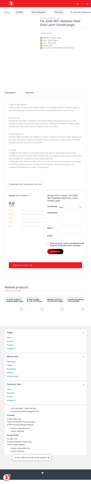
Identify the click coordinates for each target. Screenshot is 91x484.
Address (10, 373)
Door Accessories (39, 12)
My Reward (11, 369)
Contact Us (11, 349)
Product (20, 12)
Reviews (30, 93)
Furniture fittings (11, 297)
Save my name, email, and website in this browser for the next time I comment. (67, 244)
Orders (9, 365)
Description (10, 93)
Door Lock (59, 12)
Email (50, 236)
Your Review (52, 213)
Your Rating (52, 206)
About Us (10, 341)
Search (78, 3)
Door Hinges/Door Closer (55, 298)
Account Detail (12, 376)
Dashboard (11, 362)
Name (50, 228)
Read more (21, 309)
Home (7, 12)
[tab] (10, 94)
